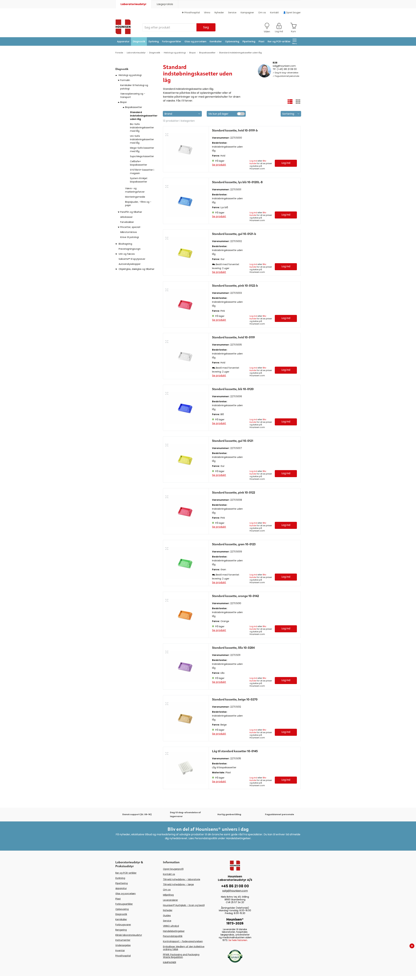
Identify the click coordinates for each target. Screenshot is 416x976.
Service (232, 12)
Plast (261, 41)
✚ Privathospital (191, 12)
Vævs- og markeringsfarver (135, 190)
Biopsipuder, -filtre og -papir (138, 203)
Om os (262, 12)
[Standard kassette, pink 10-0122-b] (186, 304)
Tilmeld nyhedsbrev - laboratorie (181, 879)
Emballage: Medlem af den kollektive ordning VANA (183, 948)
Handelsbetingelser (174, 931)
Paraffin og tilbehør (131, 212)
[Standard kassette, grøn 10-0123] (186, 563)
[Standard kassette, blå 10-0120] (186, 407)
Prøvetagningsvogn (130, 249)
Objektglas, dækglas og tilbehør (136, 269)
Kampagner (247, 12)
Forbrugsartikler (171, 41)
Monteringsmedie (135, 196)
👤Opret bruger (292, 12)
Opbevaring (232, 41)
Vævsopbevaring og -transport (132, 95)
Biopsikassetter (133, 107)
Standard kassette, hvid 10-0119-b (235, 130)
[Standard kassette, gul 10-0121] (186, 459)
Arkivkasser (126, 217)
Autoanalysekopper (130, 264)
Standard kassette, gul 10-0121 (232, 441)
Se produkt (219, 165)
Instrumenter (122, 940)
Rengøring (121, 929)
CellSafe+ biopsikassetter (138, 163)
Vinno (207, 12)
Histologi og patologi (130, 75)
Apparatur (123, 41)
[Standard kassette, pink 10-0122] (186, 511)
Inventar (120, 950)
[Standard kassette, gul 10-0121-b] (186, 252)
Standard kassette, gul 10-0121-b (234, 234)
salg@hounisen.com (284, 65)
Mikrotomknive (128, 232)
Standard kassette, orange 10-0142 (235, 596)
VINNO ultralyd (171, 926)
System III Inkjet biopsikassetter (138, 180)
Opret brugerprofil (173, 869)
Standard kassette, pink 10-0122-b (235, 285)
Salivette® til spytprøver (132, 259)
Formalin (125, 80)
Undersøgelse (123, 945)
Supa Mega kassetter (142, 156)
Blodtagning (125, 243)
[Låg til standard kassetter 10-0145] (186, 768)
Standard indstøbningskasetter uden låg (143, 116)
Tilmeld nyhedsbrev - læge (178, 884)
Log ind (253, 160)
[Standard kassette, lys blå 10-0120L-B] (186, 201)
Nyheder (219, 12)
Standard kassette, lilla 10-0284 (233, 647)
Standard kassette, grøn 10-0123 (234, 544)
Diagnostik (139, 41)
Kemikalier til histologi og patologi (134, 87)
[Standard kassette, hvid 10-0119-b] (186, 149)
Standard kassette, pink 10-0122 (233, 492)
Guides (167, 915)
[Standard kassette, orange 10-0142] (186, 614)
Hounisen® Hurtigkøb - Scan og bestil (184, 905)
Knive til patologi (129, 237)
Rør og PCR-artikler (279, 41)
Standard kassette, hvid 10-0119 (233, 337)
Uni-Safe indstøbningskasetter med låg (142, 139)
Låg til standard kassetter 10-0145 (235, 751)
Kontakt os (169, 874)
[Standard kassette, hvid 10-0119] (186, 356)
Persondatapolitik (172, 936)
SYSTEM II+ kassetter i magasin (142, 171)
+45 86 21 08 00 (235, 886)
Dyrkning (154, 41)
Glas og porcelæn (195, 41)
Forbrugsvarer (123, 924)
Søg (206, 27)
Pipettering (248, 41)
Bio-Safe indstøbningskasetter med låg (142, 127)
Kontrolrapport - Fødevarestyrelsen (183, 941)
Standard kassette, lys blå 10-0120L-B (237, 182)
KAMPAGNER (169, 962)
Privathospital (123, 955)
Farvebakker (127, 222)
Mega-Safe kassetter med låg (142, 149)
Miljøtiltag (168, 894)
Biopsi (123, 102)
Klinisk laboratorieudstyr (128, 935)
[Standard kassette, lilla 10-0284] (186, 666)
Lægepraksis (165, 4)
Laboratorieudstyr (133, 4)
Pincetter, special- (130, 227)
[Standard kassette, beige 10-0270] (186, 718)
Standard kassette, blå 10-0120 (233, 389)
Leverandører (170, 900)
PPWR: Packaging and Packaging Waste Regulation (181, 956)
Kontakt (274, 12)
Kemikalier (216, 41)
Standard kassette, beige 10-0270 (235, 699)
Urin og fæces (127, 254)
